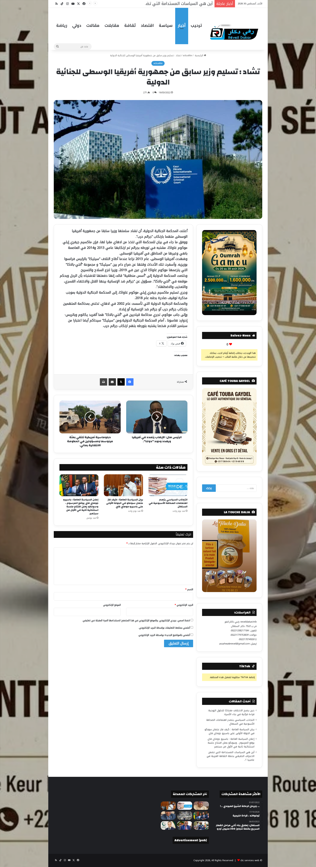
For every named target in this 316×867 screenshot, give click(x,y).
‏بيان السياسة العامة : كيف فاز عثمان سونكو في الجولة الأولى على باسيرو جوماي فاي (124, 503)
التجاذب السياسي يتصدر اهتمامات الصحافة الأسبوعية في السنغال (168, 503)
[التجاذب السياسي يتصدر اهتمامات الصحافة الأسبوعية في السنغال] (167, 485)
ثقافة (130, 25)
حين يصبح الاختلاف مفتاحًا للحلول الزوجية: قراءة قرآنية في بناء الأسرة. (231, 712)
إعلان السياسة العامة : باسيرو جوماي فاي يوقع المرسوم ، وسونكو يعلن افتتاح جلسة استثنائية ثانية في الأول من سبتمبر (80, 506)
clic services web (249, 860)
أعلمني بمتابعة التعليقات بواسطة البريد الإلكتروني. (164, 627)
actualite (187, 55)
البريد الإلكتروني (184, 605)
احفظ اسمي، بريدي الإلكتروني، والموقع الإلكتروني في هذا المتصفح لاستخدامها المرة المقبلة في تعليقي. (136, 620)
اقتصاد (147, 25)
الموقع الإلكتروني (112, 605)
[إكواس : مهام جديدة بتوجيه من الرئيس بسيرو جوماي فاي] (201, 825)
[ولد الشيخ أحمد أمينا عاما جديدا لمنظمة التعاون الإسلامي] (168, 825)
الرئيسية (199, 55)
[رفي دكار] (235, 30)
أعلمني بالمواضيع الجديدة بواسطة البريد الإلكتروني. (164, 635)
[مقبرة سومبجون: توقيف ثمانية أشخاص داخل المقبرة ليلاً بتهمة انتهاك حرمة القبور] (184, 815)
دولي (76, 25)
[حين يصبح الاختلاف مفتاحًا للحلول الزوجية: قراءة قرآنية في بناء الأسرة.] (201, 805)
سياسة (166, 25)
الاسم (189, 589)
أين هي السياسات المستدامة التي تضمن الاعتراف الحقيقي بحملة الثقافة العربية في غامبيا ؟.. (230, 756)
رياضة (61, 25)
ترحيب (196, 25)
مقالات (92, 25)
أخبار (182, 25)
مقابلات (112, 25)
